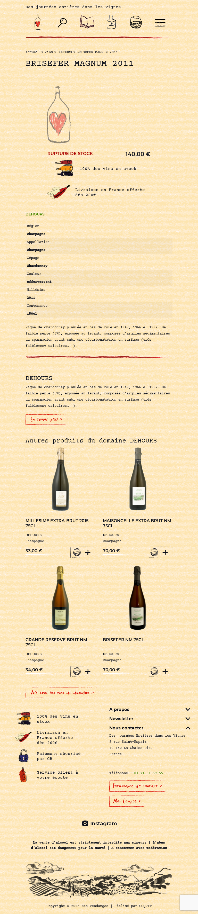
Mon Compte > (127, 801)
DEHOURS (35, 214)
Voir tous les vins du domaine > (62, 692)
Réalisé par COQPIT (133, 906)
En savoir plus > (46, 419)
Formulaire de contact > (137, 786)
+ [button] (88, 552)
